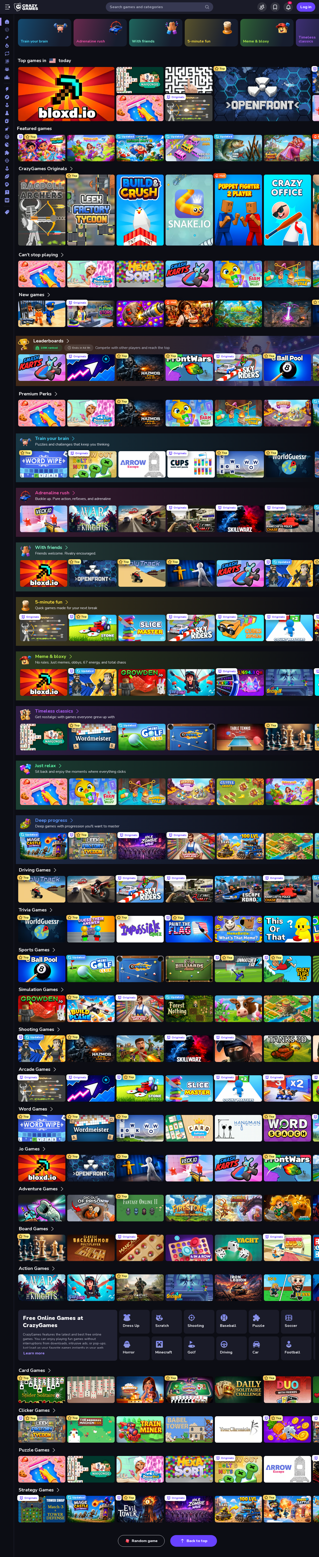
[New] (7, 38)
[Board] (7, 113)
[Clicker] (7, 129)
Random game (145, 1540)
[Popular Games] (7, 45)
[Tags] (7, 212)
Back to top (197, 1540)
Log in (306, 7)
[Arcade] (7, 105)
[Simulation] (7, 168)
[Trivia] (7, 192)
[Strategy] (7, 184)
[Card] (7, 121)
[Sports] (7, 176)
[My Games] (275, 7)
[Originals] (7, 61)
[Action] (7, 89)
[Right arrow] (308, 33)
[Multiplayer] (7, 69)
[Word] (7, 200)
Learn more (34, 1353)
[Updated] (7, 53)
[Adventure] (7, 97)
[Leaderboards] (7, 77)
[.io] (7, 145)
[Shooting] (7, 161)
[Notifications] (288, 7)
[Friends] (262, 7)
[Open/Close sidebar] (7, 7)
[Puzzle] (7, 153)
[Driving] (7, 137)
